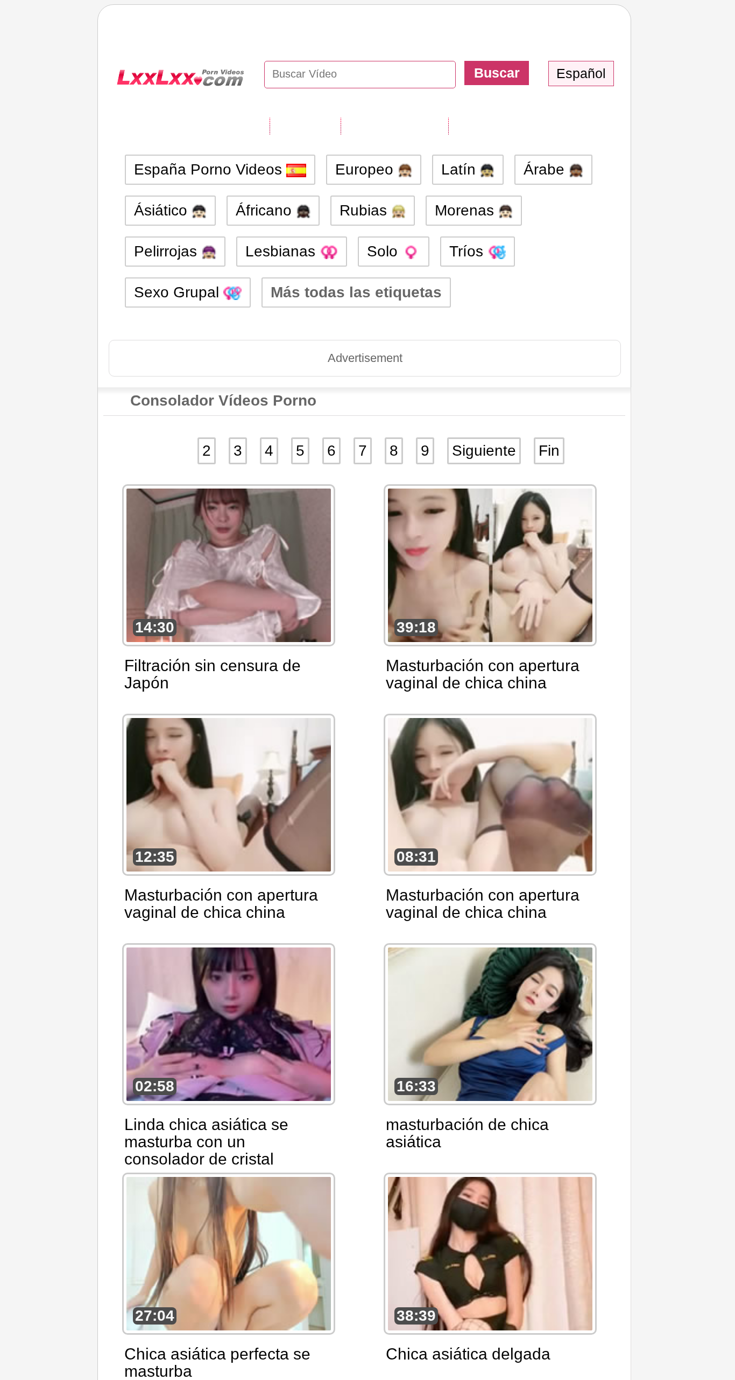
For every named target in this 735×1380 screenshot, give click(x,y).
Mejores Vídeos (503, 125)
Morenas (466, 210)
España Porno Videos (210, 169)
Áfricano (266, 210)
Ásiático (163, 210)
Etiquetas (305, 125)
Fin (549, 450)
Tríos (468, 251)
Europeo (366, 169)
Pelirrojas (167, 251)
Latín (460, 169)
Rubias (365, 210)
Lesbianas (282, 251)
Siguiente (484, 450)
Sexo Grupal (178, 292)
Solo (384, 251)
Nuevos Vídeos (394, 125)
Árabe (546, 169)
